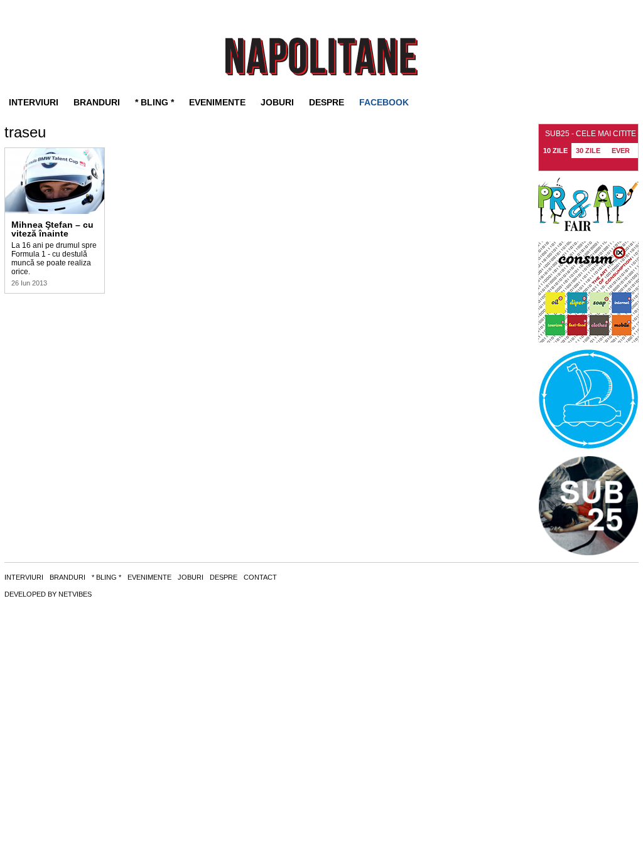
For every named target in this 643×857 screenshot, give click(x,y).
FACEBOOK (384, 102)
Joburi (277, 102)
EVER (621, 150)
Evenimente (217, 102)
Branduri (96, 102)
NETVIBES (75, 594)
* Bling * (154, 102)
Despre (326, 102)
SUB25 (321, 57)
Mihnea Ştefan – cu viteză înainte (52, 229)
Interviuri (33, 102)
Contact (260, 577)
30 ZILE (588, 150)
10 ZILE (555, 150)
